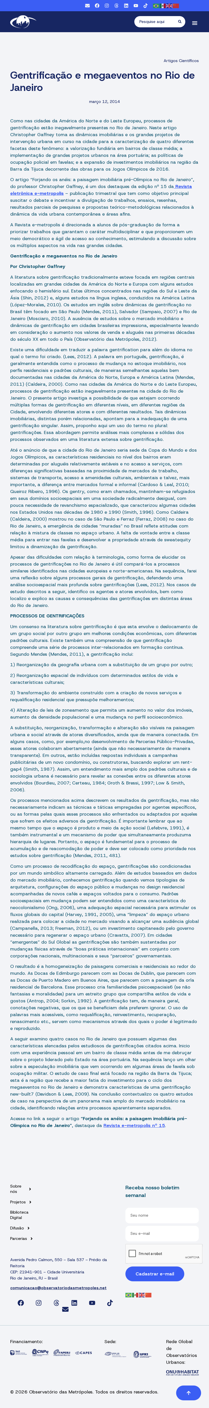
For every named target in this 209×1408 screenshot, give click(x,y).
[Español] (163, 5)
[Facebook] (97, 5)
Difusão (17, 1228)
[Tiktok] (145, 5)
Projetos (18, 1202)
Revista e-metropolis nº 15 (134, 1125)
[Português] (156, 5)
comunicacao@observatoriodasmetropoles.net (58, 1287)
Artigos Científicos (181, 60)
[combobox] (156, 21)
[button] (194, 23)
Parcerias (18, 1238)
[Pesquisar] (181, 21)
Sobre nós (15, 1189)
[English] (169, 5)
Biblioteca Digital (19, 1215)
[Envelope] (87, 5)
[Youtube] (136, 5)
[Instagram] (106, 5)
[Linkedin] (126, 5)
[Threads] (116, 5)
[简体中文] (176, 5)
